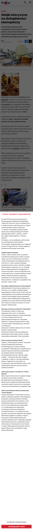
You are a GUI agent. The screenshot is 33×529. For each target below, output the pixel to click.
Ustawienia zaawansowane (16, 522)
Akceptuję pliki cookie (16, 526)
